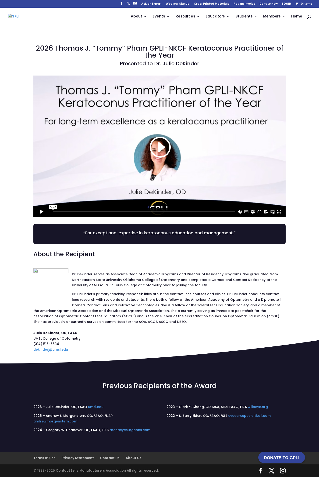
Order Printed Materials (211, 4)
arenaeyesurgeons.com (130, 430)
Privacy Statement (78, 458)
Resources (185, 17)
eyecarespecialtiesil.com (249, 415)
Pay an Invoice (244, 4)
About (136, 17)
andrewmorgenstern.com (55, 421)
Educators (215, 17)
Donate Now (268, 4)
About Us (133, 458)
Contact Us (110, 458)
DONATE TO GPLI (281, 457)
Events (159, 17)
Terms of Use (44, 458)
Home (296, 17)
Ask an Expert (151, 4)
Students (244, 17)
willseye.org (258, 406)
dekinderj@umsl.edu (50, 349)
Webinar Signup (178, 4)
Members (272, 17)
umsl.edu (95, 406)
